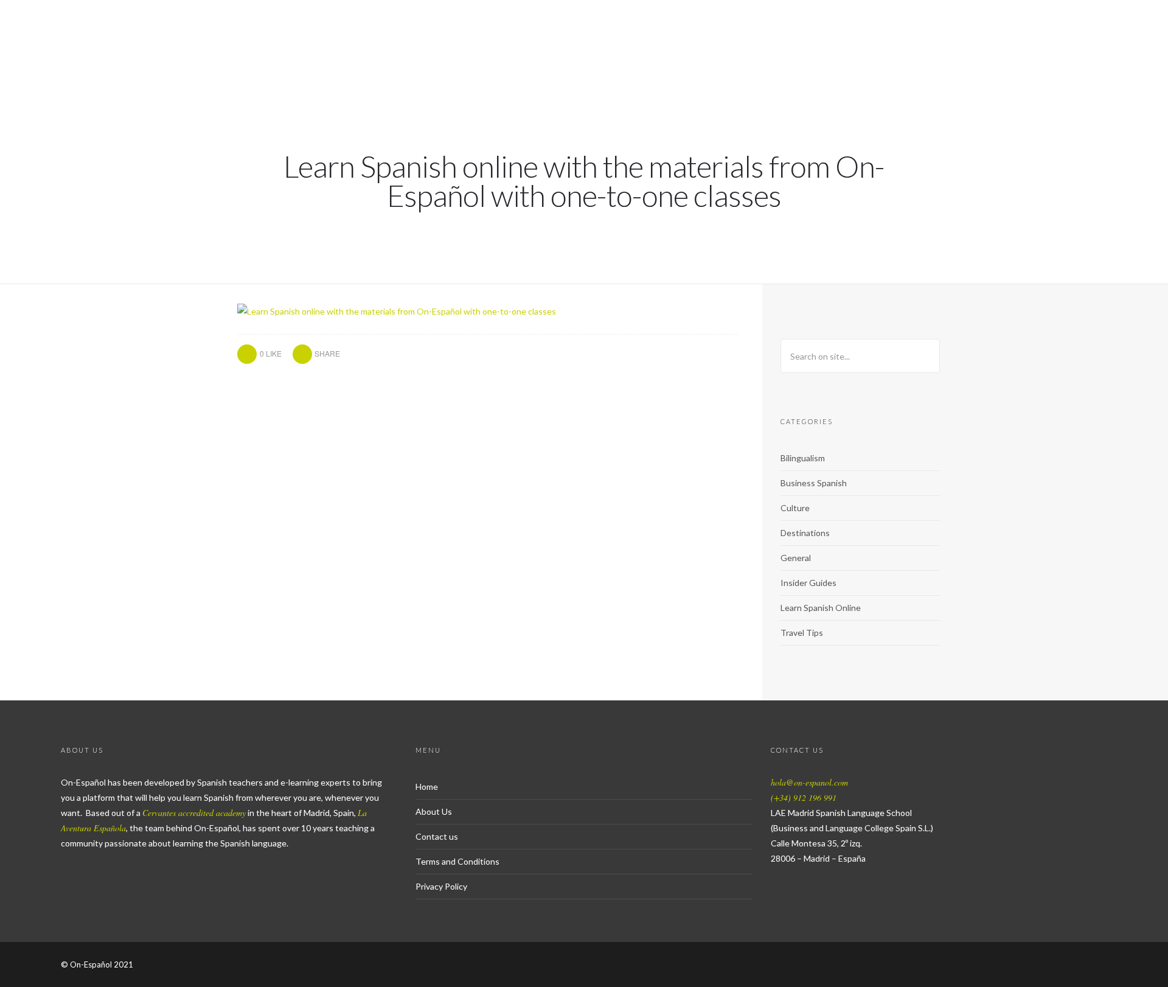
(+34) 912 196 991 (803, 797)
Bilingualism (802, 458)
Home (426, 786)
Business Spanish (813, 483)
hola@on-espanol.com (809, 782)
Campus (1127, 52)
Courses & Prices (811, 52)
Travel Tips (801, 632)
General (795, 558)
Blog (1070, 52)
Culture (795, 508)
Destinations (805, 533)
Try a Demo (710, 52)
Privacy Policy (441, 886)
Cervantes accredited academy (194, 812)
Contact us (436, 836)
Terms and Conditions (457, 861)
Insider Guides (808, 582)
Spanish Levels (922, 52)
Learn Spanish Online (820, 607)
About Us (1011, 52)
